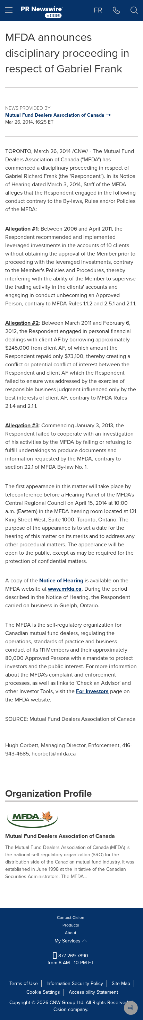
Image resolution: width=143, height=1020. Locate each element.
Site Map (121, 983)
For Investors (92, 691)
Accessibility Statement (93, 992)
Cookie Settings (43, 992)
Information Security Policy (75, 983)
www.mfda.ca (65, 589)
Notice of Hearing (61, 580)
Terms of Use (23, 983)
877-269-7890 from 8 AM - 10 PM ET (71, 959)
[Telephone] (116, 10)
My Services (68, 941)
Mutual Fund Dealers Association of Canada (60, 836)
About (70, 933)
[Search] (134, 10)
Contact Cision (70, 917)
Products (70, 925)
